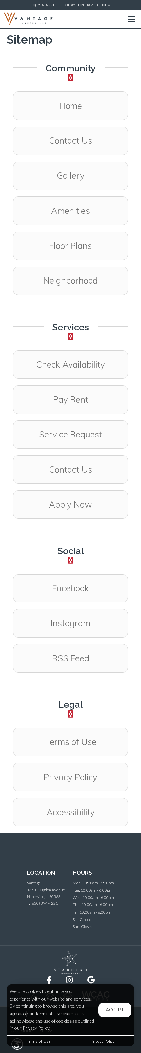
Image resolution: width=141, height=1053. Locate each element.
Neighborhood (70, 280)
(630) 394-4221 (41, 4)
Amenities (70, 210)
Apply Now (70, 504)
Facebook (90, 588)
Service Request (70, 434)
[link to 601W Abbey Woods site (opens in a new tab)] (70, 961)
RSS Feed (70, 658)
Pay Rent (70, 399)
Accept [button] (115, 1010)
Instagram (89, 623)
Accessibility (71, 812)
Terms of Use (70, 742)
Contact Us (70, 140)
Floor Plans (70, 245)
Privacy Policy (70, 777)
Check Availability (70, 364)
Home (70, 105)
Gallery (71, 175)
